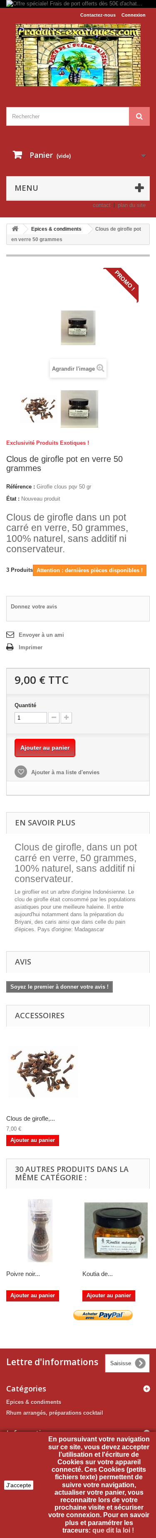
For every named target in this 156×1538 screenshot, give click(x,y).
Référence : (20, 487)
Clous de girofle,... (30, 1118)
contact (102, 205)
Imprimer (30, 647)
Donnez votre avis (34, 606)
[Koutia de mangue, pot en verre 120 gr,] (116, 1231)
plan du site (132, 205)
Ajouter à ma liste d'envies (64, 772)
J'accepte (18, 1485)
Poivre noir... (23, 1273)
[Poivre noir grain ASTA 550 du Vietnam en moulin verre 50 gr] (40, 1231)
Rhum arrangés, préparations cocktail (54, 1413)
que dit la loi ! (114, 1530)
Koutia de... (97, 1273)
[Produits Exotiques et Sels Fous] (78, 55)
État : (13, 499)
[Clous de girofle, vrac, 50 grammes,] (38, 409)
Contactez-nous (98, 14)
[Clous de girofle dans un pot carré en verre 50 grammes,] (79, 409)
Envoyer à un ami (41, 635)
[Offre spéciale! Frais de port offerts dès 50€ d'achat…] (78, 4)
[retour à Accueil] (15, 229)
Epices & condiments (33, 1402)
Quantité (25, 705)
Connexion (133, 14)
